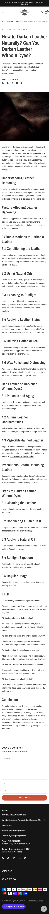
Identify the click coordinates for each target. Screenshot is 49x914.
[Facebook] (3, 83)
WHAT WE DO (9, 879)
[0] (45, 12)
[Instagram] (15, 858)
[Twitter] (10, 858)
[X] (8, 83)
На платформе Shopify (35, 901)
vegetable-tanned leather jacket (22, 456)
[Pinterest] (13, 83)
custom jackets (36, 684)
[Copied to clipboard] (22, 83)
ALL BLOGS (10, 21)
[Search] (42, 12)
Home (3, 21)
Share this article (10, 79)
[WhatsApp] (17, 83)
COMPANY (7, 870)
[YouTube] (21, 858)
